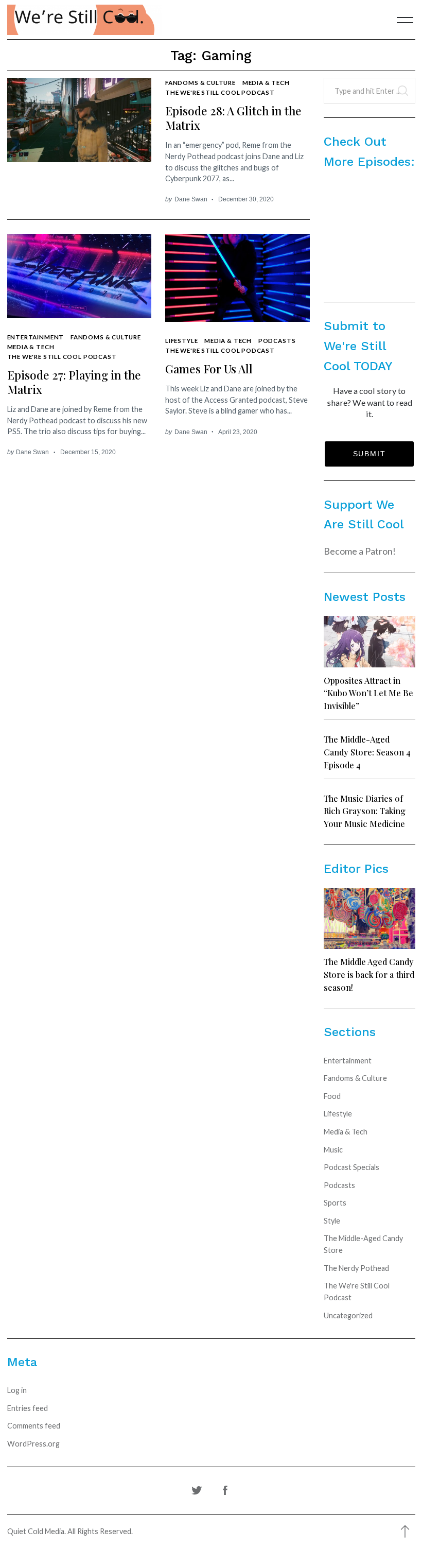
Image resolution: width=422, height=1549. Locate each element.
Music (333, 1149)
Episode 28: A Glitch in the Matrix (233, 118)
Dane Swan (190, 199)
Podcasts (277, 340)
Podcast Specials (351, 1167)
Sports (335, 1202)
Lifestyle (181, 340)
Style (332, 1220)
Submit (369, 454)
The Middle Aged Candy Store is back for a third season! (369, 974)
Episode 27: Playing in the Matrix (74, 382)
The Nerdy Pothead (356, 1268)
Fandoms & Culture (200, 82)
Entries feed (27, 1408)
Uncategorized (348, 1315)
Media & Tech (266, 82)
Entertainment (35, 336)
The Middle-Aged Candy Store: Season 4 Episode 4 (367, 751)
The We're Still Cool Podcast (220, 92)
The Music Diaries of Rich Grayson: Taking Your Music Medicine (365, 811)
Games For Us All (209, 368)
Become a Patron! (360, 551)
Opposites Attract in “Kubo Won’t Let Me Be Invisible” (368, 693)
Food (332, 1096)
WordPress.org (33, 1443)
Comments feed (33, 1425)
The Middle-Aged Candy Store (363, 1244)
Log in (17, 1390)
